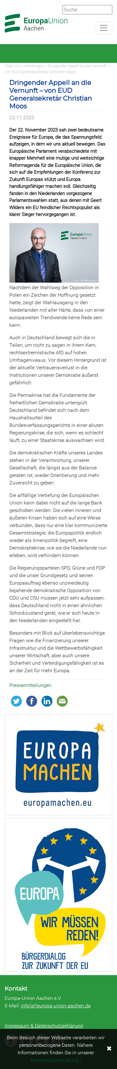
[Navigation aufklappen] (103, 28)
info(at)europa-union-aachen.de (55, 1006)
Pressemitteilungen (30, 685)
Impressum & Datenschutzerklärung (44, 1026)
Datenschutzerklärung (55, 1060)
